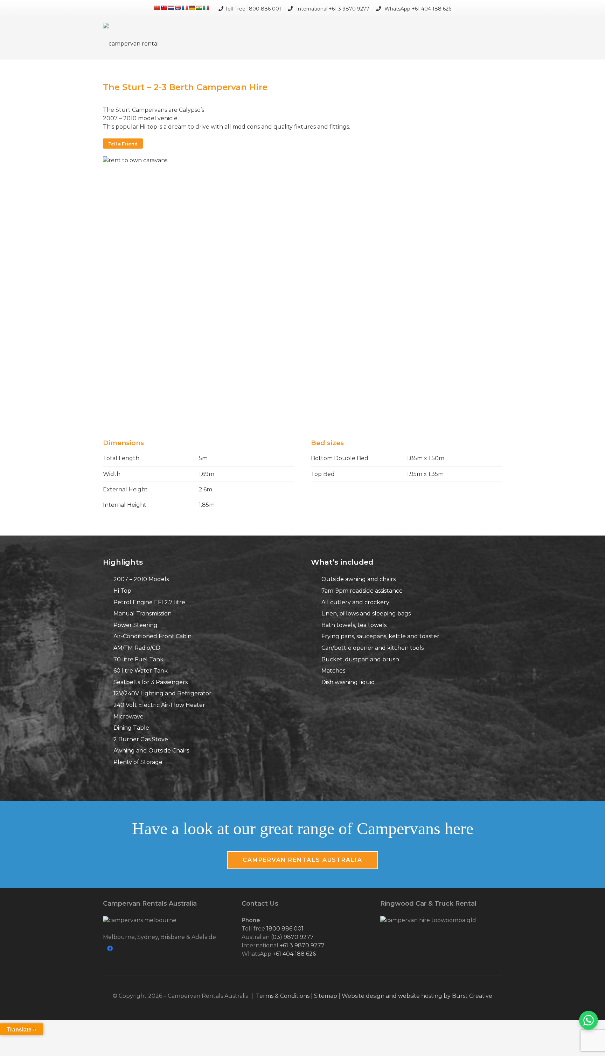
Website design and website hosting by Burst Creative (417, 996)
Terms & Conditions (283, 996)
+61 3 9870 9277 (302, 945)
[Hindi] (199, 8)
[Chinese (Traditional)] (164, 8)
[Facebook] (110, 948)
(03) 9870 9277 (292, 937)
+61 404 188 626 (294, 954)
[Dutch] (171, 8)
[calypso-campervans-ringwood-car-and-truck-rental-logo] (441, 920)
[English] (178, 8)
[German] (192, 8)
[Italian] (206, 8)
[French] (185, 8)
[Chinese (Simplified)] (157, 8)
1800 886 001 (285, 928)
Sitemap (325, 996)
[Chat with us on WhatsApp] (588, 1020)
